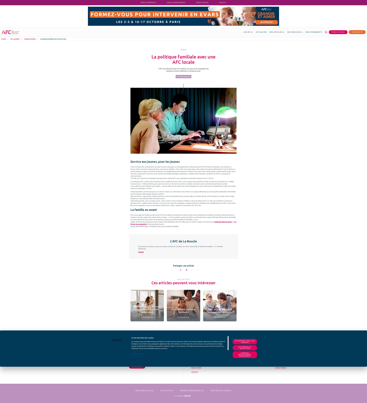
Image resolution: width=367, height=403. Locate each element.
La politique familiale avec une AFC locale (53, 39)
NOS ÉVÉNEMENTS (314, 32)
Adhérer (356, 32)
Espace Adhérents (148, 2)
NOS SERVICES (294, 32)
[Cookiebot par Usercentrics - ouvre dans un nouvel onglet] (117, 340)
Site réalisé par (179, 396)
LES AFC (247, 32)
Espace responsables (176, 2)
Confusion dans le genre (223, 222)
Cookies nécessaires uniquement (244, 354)
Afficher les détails (138, 353)
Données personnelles (192, 390)
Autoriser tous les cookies (245, 341)
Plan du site (167, 390)
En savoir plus (147, 317)
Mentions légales (145, 390)
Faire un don (338, 32)
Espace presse (202, 2)
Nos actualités (15, 39)
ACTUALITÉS (261, 32)
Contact (222, 2)
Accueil (3, 39)
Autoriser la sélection (244, 347)
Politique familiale (30, 39)
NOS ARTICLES (276, 32)
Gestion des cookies (221, 390)
